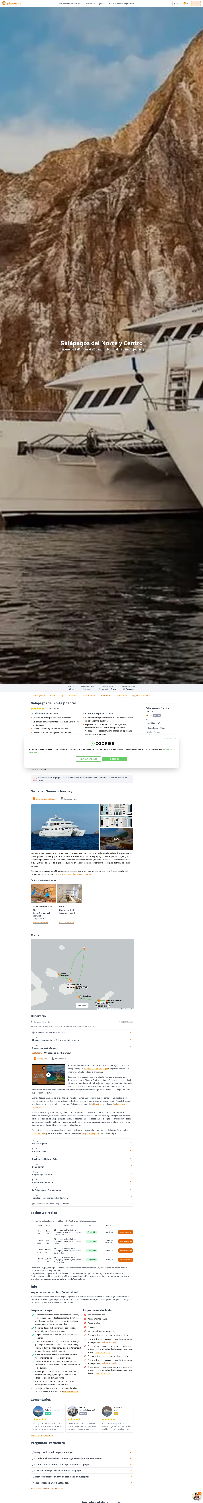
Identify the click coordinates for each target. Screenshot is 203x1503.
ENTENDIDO (114, 759)
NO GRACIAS (170, 739)
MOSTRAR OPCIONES (88, 759)
